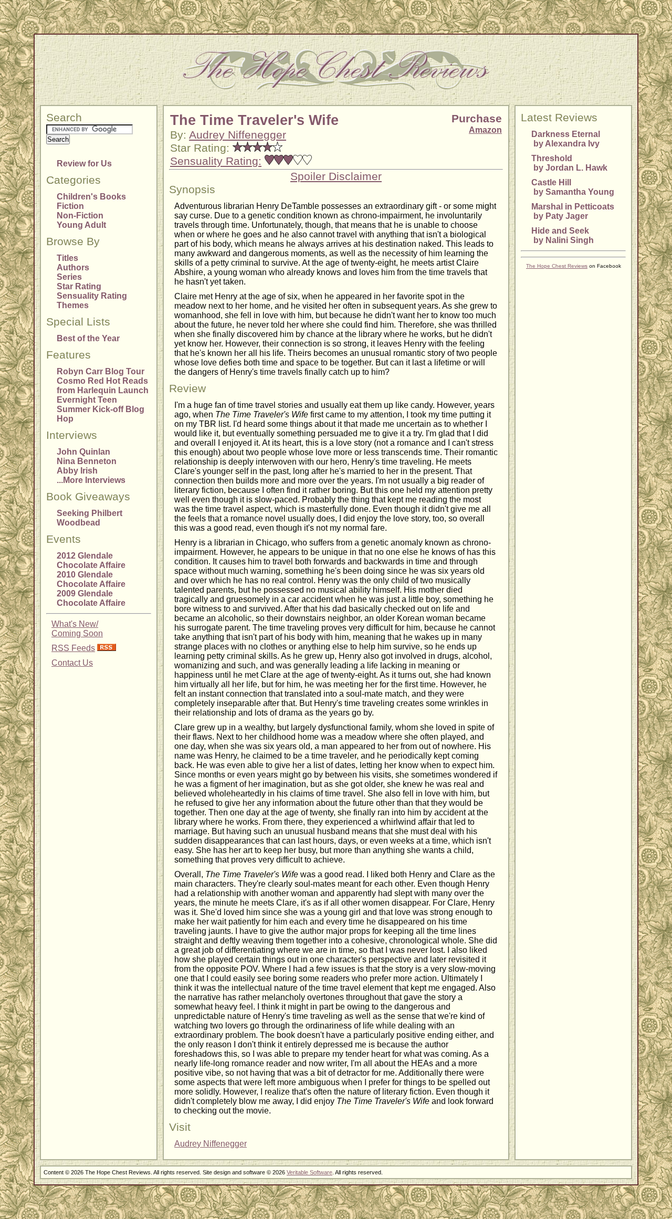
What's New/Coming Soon (77, 628)
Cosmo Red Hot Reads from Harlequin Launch (103, 385)
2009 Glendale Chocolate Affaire (91, 598)
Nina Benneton (87, 461)
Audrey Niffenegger (237, 135)
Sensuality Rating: (215, 161)
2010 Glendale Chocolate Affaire (91, 579)
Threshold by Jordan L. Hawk (569, 163)
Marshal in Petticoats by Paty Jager (572, 211)
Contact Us (72, 662)
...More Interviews (91, 480)
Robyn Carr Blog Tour (100, 371)
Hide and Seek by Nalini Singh (562, 235)
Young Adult (81, 224)
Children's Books (91, 196)
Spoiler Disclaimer (336, 176)
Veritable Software (309, 1172)
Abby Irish (77, 470)
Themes (73, 305)
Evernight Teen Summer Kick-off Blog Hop (100, 409)
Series (69, 276)
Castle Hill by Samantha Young (572, 187)
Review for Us (84, 163)
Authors (73, 267)
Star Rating (79, 286)
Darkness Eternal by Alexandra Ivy (565, 139)
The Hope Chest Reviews (556, 266)
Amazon (485, 129)
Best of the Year (88, 338)
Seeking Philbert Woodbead (89, 518)
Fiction (70, 206)
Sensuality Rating (92, 295)
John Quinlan (83, 451)
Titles (67, 258)
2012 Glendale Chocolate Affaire (91, 560)
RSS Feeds (73, 648)
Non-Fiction (80, 215)
